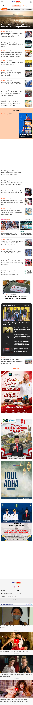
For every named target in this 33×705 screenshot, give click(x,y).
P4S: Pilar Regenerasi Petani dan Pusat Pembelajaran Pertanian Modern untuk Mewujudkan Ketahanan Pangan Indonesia (11, 273)
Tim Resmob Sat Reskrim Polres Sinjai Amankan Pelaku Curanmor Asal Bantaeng (22, 336)
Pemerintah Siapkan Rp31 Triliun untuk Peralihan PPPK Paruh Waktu (11, 252)
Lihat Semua (27, 219)
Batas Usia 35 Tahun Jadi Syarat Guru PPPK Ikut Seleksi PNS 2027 (11, 83)
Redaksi (3, 590)
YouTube (19, 589)
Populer (27, 6)
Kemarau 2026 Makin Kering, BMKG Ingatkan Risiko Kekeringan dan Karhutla (15, 26)
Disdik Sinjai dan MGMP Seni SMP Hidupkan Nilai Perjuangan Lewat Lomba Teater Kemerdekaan (11, 172)
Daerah (3, 231)
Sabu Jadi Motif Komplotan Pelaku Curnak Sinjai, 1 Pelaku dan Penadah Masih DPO (21, 343)
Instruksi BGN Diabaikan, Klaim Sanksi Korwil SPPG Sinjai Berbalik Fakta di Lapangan (11, 212)
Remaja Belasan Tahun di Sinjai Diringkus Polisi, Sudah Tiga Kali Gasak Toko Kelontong (22, 329)
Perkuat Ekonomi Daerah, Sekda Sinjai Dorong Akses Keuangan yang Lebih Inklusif (12, 262)
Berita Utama (6, 6)
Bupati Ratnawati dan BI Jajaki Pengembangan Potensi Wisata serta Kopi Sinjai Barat (12, 361)
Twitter (16, 589)
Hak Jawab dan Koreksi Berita (8, 596)
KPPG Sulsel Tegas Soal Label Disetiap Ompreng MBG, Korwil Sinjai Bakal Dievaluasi (10, 103)
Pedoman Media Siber (6, 593)
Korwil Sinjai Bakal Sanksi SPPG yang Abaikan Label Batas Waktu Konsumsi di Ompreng (16, 297)
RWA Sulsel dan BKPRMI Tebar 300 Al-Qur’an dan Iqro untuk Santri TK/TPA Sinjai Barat (11, 93)
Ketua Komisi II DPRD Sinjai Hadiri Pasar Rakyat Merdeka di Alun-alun (11, 191)
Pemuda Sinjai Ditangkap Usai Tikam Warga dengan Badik (12, 63)
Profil (18, 590)
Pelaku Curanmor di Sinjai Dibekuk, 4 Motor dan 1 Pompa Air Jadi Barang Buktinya (22, 350)
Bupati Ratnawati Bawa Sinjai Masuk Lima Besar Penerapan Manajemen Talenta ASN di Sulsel (12, 35)
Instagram (14, 589)
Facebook (12, 589)
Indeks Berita (16, 368)
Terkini (17, 6)
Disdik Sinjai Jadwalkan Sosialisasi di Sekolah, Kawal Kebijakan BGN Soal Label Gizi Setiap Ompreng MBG (12, 182)
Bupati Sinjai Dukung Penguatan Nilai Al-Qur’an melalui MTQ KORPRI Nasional (12, 44)
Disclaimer (19, 593)
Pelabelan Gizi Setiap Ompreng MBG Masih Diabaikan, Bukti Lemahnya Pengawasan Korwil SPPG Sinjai (12, 54)
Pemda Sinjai (5, 114)
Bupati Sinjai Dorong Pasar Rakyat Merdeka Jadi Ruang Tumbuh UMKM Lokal (12, 202)
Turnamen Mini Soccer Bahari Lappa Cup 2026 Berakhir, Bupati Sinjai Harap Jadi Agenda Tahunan (12, 243)
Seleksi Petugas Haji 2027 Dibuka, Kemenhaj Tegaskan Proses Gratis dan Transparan (11, 74)
